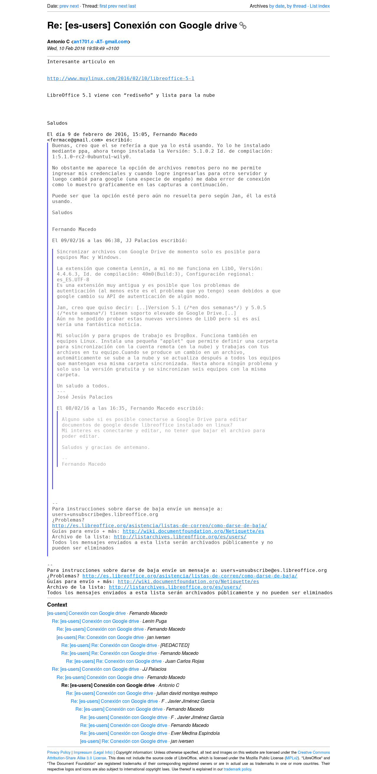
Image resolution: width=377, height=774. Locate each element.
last (132, 5)
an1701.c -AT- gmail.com (101, 41)
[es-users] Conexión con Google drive (86, 613)
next (74, 5)
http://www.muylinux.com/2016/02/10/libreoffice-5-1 (120, 78)
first (103, 5)
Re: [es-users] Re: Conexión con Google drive (109, 645)
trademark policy (237, 769)
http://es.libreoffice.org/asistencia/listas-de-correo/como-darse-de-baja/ (159, 525)
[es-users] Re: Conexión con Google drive (100, 637)
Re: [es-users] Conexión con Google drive (142, 24)
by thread (296, 5)
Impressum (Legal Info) (93, 752)
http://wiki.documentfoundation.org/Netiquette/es (193, 531)
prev (64, 5)
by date (277, 5)
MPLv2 (292, 757)
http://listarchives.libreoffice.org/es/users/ (180, 537)
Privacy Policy (58, 752)
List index (320, 5)
